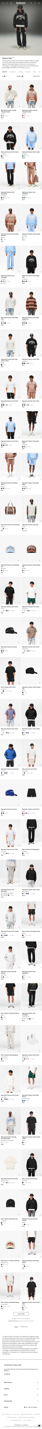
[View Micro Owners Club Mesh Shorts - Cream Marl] (24, 935)
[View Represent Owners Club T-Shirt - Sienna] (28, 363)
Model (18, 76)
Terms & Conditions (6, 1414)
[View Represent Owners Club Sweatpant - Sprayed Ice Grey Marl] (5, 895)
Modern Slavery (27, 1420)
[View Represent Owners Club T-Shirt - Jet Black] (22, 363)
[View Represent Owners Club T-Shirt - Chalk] (24, 363)
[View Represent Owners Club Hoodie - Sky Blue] (3, 156)
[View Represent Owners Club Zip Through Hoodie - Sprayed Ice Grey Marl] (1, 1142)
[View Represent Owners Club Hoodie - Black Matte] (28, 732)
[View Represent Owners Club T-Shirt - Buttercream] (8, 1182)
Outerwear (28, 72)
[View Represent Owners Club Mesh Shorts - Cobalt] (24, 1100)
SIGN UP (7, 1374)
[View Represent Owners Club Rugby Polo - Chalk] (26, 281)
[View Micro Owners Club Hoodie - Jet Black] (22, 1182)
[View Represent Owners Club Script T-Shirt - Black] (22, 1307)
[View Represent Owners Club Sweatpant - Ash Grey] (24, 977)
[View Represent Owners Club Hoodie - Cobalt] (26, 732)
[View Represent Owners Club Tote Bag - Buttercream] (1, 528)
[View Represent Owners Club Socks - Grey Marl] (26, 1059)
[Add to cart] (19, 520)
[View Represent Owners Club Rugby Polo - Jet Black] (22, 281)
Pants (34, 72)
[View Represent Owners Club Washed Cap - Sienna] (1, 570)
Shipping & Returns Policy (26, 1414)
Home (16, 1326)
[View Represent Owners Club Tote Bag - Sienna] (3, 528)
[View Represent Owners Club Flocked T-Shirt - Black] (22, 1142)
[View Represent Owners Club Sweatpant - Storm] (6, 895)
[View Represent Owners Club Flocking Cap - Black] (22, 692)
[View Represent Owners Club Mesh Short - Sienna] (24, 446)
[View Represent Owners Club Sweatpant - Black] (22, 977)
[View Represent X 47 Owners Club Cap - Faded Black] (1, 1264)
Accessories (12, 72)
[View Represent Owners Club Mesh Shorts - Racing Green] (22, 1100)
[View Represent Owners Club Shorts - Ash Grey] (29, 813)
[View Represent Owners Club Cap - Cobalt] (3, 650)
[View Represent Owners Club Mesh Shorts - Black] (24, 1266)
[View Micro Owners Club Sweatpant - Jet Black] (22, 853)
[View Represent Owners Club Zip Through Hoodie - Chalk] (3, 115)
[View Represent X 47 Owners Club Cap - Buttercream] (3, 1264)
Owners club (23, 1326)
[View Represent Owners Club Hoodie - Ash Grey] (24, 732)
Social (5, 1395)
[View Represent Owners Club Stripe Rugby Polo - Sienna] (24, 281)
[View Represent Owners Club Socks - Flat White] (22, 1059)
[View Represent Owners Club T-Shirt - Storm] (8, 610)
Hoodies (20, 72)
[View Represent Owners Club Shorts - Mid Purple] (28, 813)
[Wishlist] (31, 3)
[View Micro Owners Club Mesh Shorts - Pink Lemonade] (26, 935)
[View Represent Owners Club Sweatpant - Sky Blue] (5, 197)
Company (6, 1388)
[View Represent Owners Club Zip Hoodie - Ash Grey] (1, 977)
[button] (7, 3)
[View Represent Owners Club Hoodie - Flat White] (29, 732)
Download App (8, 1401)
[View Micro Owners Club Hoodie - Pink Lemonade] (26, 1182)
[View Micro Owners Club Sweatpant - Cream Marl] (24, 853)
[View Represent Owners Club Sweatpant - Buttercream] (26, 977)
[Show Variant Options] (19, 106)
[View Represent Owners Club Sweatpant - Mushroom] (3, 895)
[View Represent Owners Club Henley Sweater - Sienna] (1, 239)
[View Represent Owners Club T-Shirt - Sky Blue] (26, 363)
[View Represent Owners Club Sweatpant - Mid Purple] (1, 895)
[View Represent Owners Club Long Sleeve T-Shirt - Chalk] (1, 364)
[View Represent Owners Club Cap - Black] (1, 650)
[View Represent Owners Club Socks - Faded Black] (24, 1059)
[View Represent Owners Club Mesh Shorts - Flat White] (22, 1266)
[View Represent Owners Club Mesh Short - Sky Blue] (26, 446)
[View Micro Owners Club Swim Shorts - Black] (1, 1017)
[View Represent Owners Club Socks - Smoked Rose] (28, 1059)
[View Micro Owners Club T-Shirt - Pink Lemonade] (6, 691)
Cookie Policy (37, 1414)
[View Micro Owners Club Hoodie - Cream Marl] (24, 1182)
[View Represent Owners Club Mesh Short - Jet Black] (22, 446)
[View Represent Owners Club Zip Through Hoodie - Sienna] (1, 115)
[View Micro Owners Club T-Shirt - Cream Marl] (5, 691)
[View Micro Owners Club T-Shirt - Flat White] (1, 691)
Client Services (8, 1382)
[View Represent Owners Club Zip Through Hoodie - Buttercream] (3, 1142)
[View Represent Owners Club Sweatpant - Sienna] (3, 197)
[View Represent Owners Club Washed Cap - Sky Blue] (3, 570)
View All (4, 72)
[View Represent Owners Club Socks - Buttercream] (29, 1059)
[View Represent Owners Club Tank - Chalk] (22, 528)
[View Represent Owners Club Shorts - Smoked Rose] (24, 813)
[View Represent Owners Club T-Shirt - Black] (6, 610)
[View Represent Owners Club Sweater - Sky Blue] (22, 237)
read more (27, 67)
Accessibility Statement (16, 1420)
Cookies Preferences (12, 1417)
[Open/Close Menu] (3, 3)
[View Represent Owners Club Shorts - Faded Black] (26, 813)
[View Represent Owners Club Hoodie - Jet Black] (1, 156)
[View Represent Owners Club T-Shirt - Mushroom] (3, 610)
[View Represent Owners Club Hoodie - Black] (22, 732)
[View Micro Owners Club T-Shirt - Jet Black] (3, 691)
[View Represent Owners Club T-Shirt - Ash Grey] (5, 610)
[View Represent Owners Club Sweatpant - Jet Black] (1, 197)
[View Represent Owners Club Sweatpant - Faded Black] (8, 895)
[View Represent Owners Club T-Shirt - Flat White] (1, 610)
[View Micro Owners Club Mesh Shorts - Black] (22, 935)
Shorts (40, 72)
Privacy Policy (16, 1414)
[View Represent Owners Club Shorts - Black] (22, 813)
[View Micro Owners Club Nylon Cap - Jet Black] (1, 1222)
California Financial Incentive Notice (26, 1417)
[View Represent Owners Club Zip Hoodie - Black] (3, 977)
